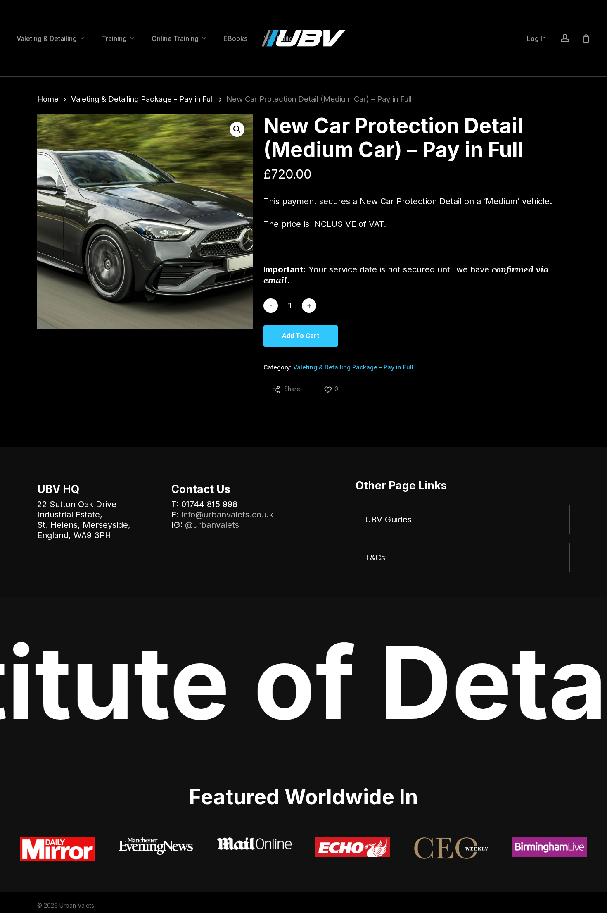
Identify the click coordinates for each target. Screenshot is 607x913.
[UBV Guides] (463, 519)
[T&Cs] (463, 557)
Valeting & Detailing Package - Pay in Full (142, 98)
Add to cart (300, 336)
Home (48, 98)
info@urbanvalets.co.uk (227, 515)
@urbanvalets (212, 525)
